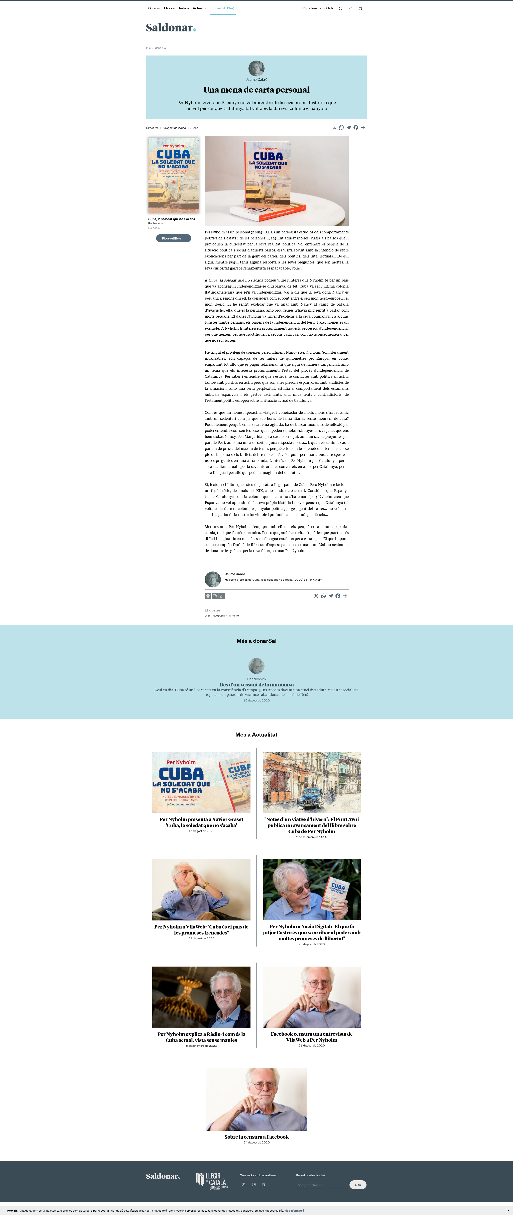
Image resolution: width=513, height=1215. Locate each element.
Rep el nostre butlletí (317, 8)
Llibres (169, 8)
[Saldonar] (163, 1175)
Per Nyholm (233, 615)
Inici (148, 47)
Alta (358, 1185)
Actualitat (200, 8)
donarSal (161, 47)
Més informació (294, 1210)
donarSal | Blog (223, 8)
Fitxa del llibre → (173, 238)
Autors (184, 8)
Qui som (154, 8)
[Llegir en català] (212, 1181)
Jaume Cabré (218, 615)
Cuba (207, 615)
